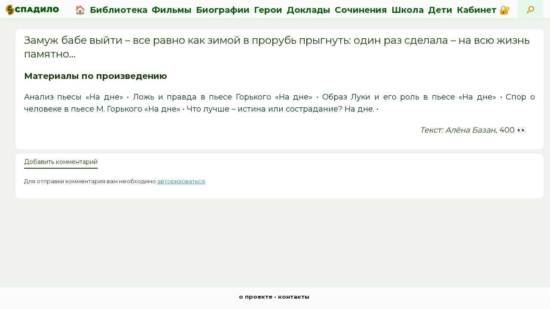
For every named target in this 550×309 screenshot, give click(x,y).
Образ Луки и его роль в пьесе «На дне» (409, 97)
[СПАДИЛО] (32, 9)
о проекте (255, 296)
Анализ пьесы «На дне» (73, 97)
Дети (440, 10)
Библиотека (118, 10)
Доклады (308, 10)
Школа (407, 10)
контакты (293, 296)
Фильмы (172, 10)
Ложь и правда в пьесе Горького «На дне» (223, 97)
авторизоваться (181, 181)
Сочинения (361, 10)
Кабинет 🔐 (483, 10)
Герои (268, 10)
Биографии (223, 10)
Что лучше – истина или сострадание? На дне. (280, 109)
